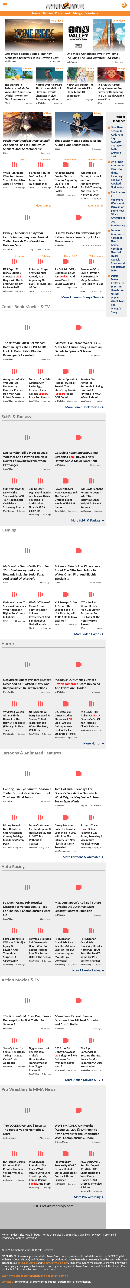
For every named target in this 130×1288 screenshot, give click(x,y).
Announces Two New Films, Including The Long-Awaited (117, 174)
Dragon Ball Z (70, 256)
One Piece (57, 20)
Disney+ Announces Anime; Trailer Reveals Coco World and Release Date (118, 250)
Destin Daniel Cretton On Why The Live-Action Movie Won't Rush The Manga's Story (117, 294)
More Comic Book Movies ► (85, 407)
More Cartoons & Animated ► (84, 857)
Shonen (47, 13)
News (36, 13)
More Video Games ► (89, 634)
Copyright (108, 1235)
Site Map (25, 1235)
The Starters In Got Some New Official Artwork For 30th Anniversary (118, 209)
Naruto (59, 69)
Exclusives (20, 256)
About (36, 1235)
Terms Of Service (51, 1235)
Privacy (96, 1235)
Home (5, 1235)
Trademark (8, 1238)
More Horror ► (94, 743)
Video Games (70, 160)
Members (91, 13)
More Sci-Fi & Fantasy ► (88, 520)
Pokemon (27, 69)
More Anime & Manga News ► (83, 297)
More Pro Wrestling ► (89, 1197)
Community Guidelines (77, 1235)
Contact (19, 1238)
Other (47, 113)
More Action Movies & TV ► (85, 1080)
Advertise (31, 1238)
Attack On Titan (95, 160)
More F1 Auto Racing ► (88, 970)
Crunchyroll (63, 13)
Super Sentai (95, 205)
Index (14, 1235)
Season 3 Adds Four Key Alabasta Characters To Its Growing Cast (117, 142)
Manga (77, 13)
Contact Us (8, 1282)
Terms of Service (27, 1263)
